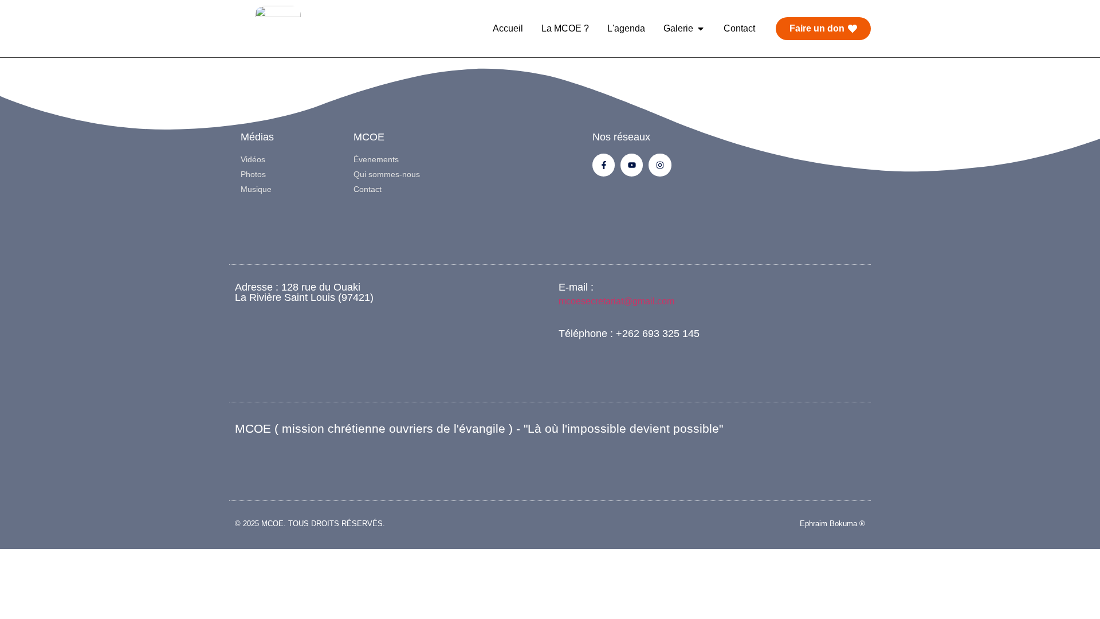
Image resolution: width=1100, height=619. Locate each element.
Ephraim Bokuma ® (832, 523)
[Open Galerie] (700, 29)
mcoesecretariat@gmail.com (616, 301)
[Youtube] (631, 165)
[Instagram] (660, 165)
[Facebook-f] (603, 165)
